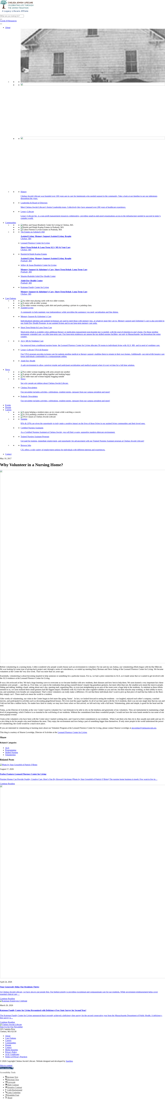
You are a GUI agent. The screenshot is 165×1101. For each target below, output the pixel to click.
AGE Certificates (12, 1054)
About (7, 27)
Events (8, 405)
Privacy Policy (11, 1052)
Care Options (10, 298)
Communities (10, 223)
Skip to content (6, 1065)
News (7, 369)
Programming (10, 750)
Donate (8, 407)
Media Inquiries (11, 1050)
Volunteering (10, 755)
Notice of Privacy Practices (16, 1057)
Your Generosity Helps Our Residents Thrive (19, 987)
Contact (8, 454)
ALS (7, 748)
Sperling (69, 1061)
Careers (8, 410)
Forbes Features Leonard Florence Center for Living (23, 774)
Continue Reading (7, 784)
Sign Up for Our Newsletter (11, 1027)
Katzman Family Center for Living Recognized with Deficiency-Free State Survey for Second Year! (43, 1010)
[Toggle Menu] (1, 23)
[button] (1, 19)
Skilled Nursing (11, 752)
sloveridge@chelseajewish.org (143, 728)
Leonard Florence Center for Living (72, 732)
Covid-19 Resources (8, 21)
